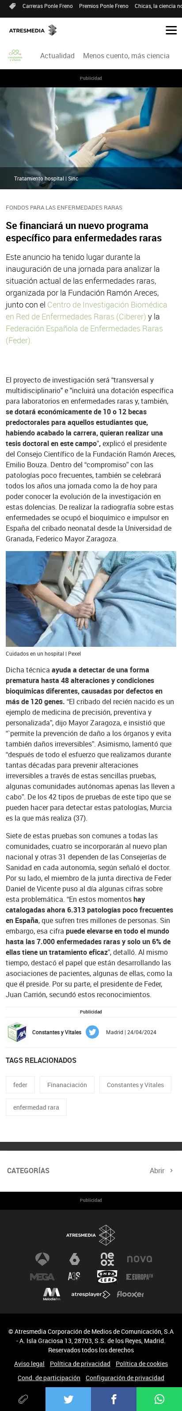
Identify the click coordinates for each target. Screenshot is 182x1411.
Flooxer (130, 1294)
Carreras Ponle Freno (48, 5)
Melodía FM (51, 1294)
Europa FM (139, 1276)
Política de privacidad (80, 1363)
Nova (139, 1259)
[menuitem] (57, 55)
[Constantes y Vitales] (15, 56)
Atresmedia (91, 1235)
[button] (168, 29)
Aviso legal (29, 1363)
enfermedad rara (36, 1107)
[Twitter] (68, 1399)
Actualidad (57, 55)
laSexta (74, 1259)
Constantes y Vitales (135, 1085)
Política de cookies (142, 1363)
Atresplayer (91, 1294)
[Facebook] (113, 1399)
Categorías (28, 1170)
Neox (107, 1259)
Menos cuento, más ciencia (126, 55)
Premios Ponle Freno (104, 5)
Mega (42, 1276)
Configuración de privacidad (125, 1377)
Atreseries (74, 1276)
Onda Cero (107, 1276)
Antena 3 (42, 1259)
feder (20, 1085)
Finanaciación (67, 1085)
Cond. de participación (49, 1377)
